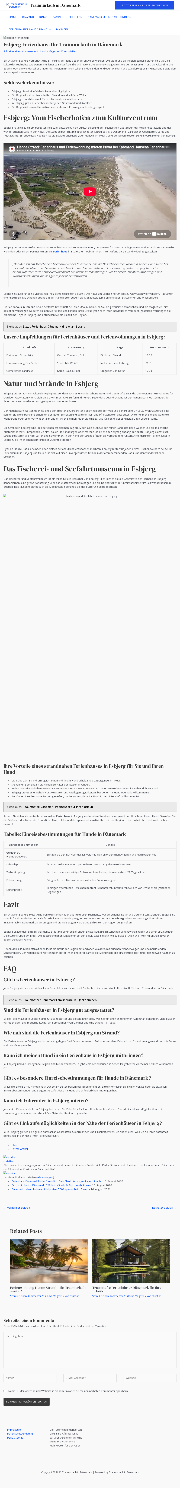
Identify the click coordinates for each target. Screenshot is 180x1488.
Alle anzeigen (45, 1177)
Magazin (62, 29)
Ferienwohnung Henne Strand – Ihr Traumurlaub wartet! (48, 1289)
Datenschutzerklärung (20, 1433)
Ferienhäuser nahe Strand (28, 29)
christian (9, 1161)
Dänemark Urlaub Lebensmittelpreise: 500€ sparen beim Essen (49, 1189)
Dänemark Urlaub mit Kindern (109, 17)
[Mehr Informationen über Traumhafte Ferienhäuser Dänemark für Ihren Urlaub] (131, 1260)
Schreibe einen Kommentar (20, 51)
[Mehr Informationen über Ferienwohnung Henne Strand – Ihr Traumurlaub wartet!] (49, 1260)
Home (13, 17)
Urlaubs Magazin (49, 51)
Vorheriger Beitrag (17, 1207)
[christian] (10, 1156)
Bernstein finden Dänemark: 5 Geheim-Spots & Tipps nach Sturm (50, 1185)
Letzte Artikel (19, 1149)
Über (14, 1145)
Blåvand (28, 17)
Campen (58, 17)
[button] (144, 5)
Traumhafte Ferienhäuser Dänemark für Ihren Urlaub (127, 1289)
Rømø (43, 17)
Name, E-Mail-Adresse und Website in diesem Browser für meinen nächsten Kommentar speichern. (68, 1391)
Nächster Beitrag (164, 1207)
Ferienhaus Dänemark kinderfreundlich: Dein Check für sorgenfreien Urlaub (56, 1181)
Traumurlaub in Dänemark (55, 5)
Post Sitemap (15, 1437)
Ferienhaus (60, 251)
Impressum (14, 1429)
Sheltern (75, 17)
